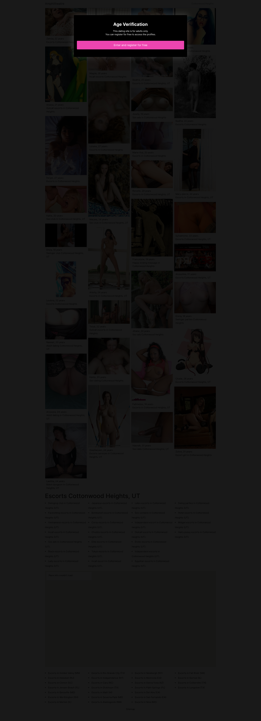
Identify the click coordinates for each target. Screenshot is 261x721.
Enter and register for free (130, 45)
